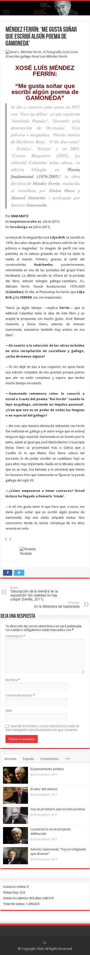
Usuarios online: (15, 887)
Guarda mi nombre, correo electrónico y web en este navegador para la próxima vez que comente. (42, 728)
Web (9, 711)
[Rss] (45, 943)
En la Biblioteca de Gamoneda (57, 604)
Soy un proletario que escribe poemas (57, 809)
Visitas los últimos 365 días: (22, 898)
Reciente (10, 759)
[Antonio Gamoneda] (45, 8)
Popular (28, 759)
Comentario (15, 636)
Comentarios (49, 759)
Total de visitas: (14, 904)
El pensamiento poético (47, 769)
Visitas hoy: (11, 892)
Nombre (13, 680)
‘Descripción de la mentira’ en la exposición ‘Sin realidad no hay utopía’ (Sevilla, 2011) (34, 593)
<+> (68, 759)
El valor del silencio (44, 789)
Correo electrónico (20, 695)
